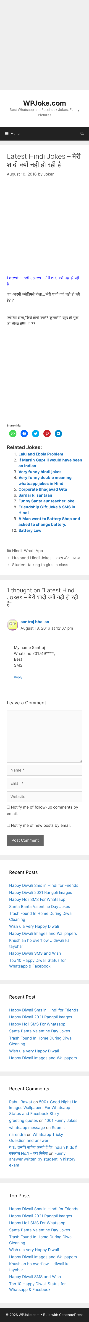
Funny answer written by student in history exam (42, 1159)
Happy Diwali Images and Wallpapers (43, 933)
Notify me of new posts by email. (41, 825)
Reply (18, 677)
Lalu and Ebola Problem (40, 454)
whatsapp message (27, 1127)
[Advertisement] (44, 45)
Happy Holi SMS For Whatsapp (37, 899)
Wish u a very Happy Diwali (34, 926)
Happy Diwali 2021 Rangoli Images (40, 892)
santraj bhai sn (35, 621)
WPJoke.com (44, 103)
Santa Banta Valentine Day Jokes (39, 906)
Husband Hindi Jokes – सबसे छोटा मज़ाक (46, 558)
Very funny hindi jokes (40, 471)
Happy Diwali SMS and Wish (35, 953)
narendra (17, 1134)
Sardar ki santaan (35, 495)
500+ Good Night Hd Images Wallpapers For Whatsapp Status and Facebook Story (43, 1108)
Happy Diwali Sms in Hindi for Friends (43, 885)
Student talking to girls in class (40, 564)
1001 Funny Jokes (61, 1120)
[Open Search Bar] (82, 134)
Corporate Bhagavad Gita (42, 489)
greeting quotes (23, 1120)
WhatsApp (33, 550)
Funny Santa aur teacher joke (46, 501)
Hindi (17, 550)
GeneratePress (71, 1315)
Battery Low (29, 530)
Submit (58, 1127)
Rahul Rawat (20, 1102)
